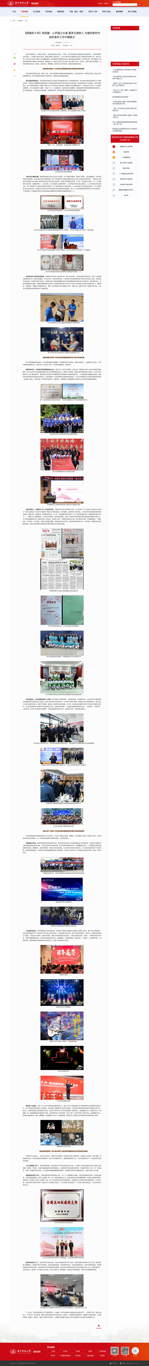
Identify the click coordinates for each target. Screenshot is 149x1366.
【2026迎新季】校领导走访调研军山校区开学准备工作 (124, 77)
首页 (14, 20)
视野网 (106, 3)
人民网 (53, 1351)
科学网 (53, 1355)
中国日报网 (90, 1355)
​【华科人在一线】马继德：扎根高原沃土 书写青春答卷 (124, 91)
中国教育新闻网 (65, 1355)
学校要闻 (20, 20)
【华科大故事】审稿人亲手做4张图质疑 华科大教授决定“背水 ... (124, 102)
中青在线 (77, 1355)
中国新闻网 (102, 1351)
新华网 (65, 1351)
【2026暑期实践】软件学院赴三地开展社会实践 (124, 71)
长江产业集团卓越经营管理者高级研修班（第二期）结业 (124, 123)
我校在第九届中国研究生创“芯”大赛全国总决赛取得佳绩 (124, 130)
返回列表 (98, 1328)
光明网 (90, 1351)
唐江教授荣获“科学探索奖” (120, 97)
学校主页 (100, 3)
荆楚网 (102, 1355)
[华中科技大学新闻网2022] (25, 3)
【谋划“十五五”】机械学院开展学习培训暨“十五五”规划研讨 (124, 84)
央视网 (78, 1351)
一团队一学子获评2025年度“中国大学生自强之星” (124, 109)
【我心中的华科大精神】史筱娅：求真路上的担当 (124, 116)
